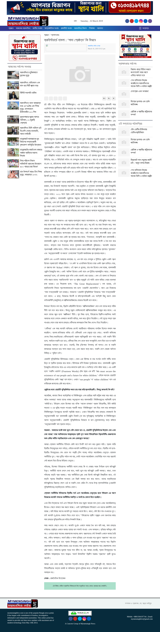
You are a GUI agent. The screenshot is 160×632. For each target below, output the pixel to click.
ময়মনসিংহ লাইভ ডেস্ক (94, 46)
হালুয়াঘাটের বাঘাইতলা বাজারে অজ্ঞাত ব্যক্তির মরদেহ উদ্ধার (31, 152)
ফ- (109, 98)
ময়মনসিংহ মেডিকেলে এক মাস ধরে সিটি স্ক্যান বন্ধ (30, 84)
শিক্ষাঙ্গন (92, 28)
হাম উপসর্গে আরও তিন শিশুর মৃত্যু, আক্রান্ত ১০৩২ (31, 173)
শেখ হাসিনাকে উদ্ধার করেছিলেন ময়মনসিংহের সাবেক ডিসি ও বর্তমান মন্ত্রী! (141, 83)
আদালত (100, 28)
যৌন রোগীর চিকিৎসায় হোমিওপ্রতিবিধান (139, 131)
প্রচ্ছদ (11, 28)
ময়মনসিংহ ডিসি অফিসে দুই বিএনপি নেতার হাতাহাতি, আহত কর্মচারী (30, 130)
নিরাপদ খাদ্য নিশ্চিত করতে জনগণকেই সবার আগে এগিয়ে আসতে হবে (141, 72)
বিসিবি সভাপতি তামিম (28, 92)
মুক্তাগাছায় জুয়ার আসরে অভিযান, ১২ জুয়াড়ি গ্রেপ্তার (29, 119)
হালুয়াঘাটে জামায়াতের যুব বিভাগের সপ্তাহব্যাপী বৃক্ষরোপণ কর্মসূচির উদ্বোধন (30, 141)
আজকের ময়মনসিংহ (23, 28)
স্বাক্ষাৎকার (55, 35)
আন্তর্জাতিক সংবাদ (52, 28)
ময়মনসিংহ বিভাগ (80, 28)
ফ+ (104, 98)
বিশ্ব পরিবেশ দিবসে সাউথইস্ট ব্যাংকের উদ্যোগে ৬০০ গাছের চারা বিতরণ (30, 163)
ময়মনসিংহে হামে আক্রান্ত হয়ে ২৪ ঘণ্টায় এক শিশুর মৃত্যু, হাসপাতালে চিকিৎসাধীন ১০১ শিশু (30, 107)
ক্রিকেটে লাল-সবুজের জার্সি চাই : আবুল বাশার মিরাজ (141, 161)
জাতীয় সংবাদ (37, 28)
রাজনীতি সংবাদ (66, 28)
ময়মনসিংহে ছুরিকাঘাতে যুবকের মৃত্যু (28, 74)
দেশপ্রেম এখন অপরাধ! (140, 91)
